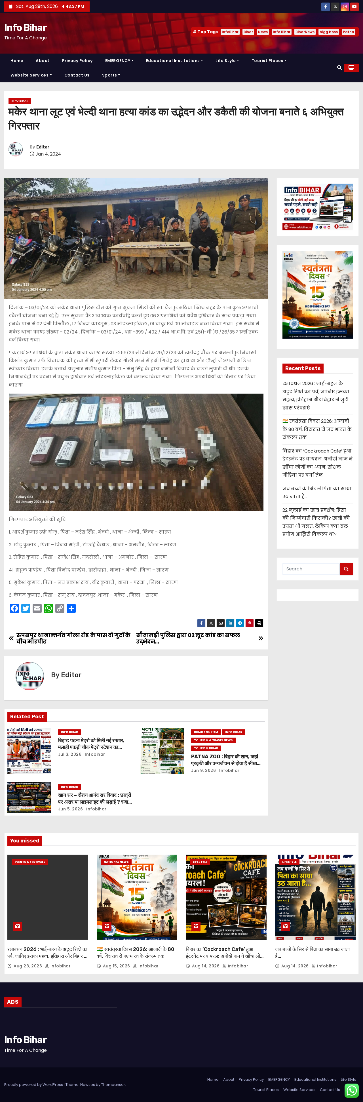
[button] (339, 67)
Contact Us (77, 75)
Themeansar (113, 1084)
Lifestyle (200, 862)
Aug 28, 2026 (28, 966)
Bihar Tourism (206, 732)
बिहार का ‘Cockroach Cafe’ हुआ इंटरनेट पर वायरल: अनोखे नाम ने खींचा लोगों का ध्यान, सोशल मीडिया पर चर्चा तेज (225, 956)
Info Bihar (25, 27)
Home (16, 60)
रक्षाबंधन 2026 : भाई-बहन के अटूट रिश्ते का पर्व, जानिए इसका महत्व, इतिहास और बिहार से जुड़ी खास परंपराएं (47, 956)
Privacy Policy (77, 60)
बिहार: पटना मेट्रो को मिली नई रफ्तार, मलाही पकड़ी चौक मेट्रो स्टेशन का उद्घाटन (91, 747)
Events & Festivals (29, 862)
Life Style (226, 60)
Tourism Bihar (206, 748)
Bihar (248, 31)
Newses (87, 1084)
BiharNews (305, 31)
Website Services (29, 75)
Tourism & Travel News (213, 740)
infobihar (94, 754)
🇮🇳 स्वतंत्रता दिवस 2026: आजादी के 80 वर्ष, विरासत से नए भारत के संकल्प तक (317, 429)
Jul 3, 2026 (70, 754)
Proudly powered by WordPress (34, 1084)
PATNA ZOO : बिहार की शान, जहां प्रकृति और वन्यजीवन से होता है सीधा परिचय (224, 763)
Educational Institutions (173, 60)
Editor (42, 147)
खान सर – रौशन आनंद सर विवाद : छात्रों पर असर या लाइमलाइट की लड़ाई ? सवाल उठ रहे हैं (95, 802)
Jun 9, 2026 (203, 770)
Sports (109, 75)
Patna (348, 31)
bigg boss (329, 31)
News (263, 31)
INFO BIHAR (19, 101)
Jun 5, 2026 (70, 809)
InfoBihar (230, 31)
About (43, 60)
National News (116, 862)
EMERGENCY (117, 60)
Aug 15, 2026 (117, 966)
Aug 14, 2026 (206, 966)
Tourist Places (267, 60)
